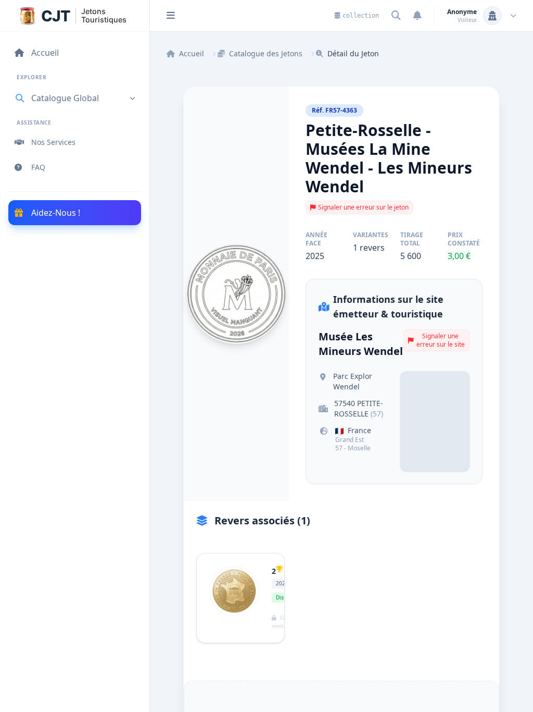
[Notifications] (417, 15)
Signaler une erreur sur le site (440, 340)
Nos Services (53, 142)
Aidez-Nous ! (55, 212)
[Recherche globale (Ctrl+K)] (396, 15)
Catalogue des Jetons (265, 53)
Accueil (191, 53)
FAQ (38, 167)
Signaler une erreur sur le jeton (363, 207)
